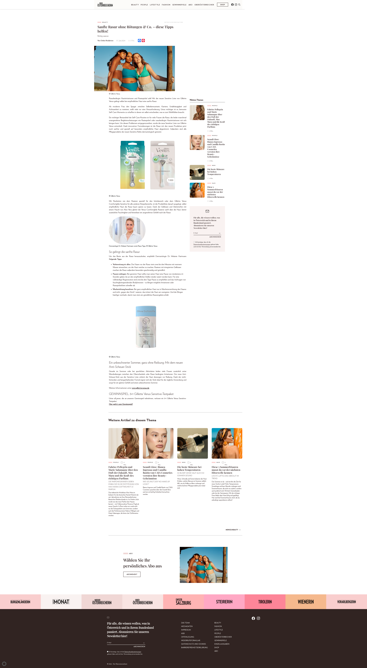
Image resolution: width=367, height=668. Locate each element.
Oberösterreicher (204, 5)
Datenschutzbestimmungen (202, 244)
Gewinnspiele (179, 5)
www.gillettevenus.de (140, 388)
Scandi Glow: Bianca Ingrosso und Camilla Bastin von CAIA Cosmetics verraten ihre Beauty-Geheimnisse (216, 148)
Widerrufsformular (190, 640)
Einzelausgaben (221, 644)
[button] (4, 664)
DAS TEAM (185, 623)
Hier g (111, 404)
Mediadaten (187, 626)
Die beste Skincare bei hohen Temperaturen (215, 171)
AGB (183, 633)
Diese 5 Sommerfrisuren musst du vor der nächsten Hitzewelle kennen (215, 192)
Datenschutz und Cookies (193, 644)
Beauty (135, 5)
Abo (190, 5)
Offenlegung (187, 637)
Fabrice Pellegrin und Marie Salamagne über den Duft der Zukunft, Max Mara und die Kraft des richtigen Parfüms (216, 118)
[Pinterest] (143, 41)
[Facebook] (139, 41)
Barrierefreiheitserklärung (194, 648)
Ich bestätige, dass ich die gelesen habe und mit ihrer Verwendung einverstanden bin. (207, 244)
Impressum (186, 630)
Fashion (166, 5)
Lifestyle (155, 5)
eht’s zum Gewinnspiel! (123, 404)
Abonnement (132, 574)
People (144, 5)
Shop (222, 5)
